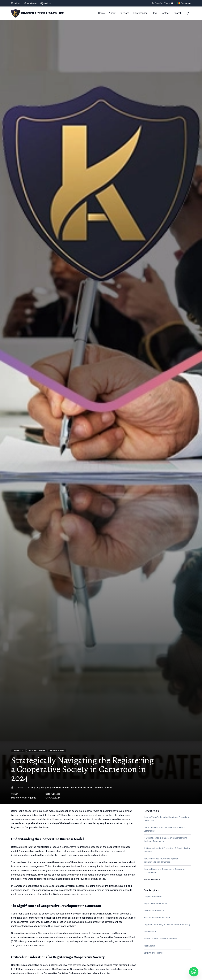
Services (124, 13)
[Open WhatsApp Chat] (193, 971)
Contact (165, 13)
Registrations (57, 750)
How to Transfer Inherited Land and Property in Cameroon (166, 819)
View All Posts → (152, 879)
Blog (154, 13)
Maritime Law (150, 932)
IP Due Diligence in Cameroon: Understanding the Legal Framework (165, 839)
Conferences (140, 13)
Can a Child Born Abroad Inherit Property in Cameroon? (164, 829)
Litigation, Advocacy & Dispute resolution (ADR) (167, 924)
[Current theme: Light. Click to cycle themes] (187, 13)
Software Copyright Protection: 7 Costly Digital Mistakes (167, 850)
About (112, 13)
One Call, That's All (164, 3)
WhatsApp (32, 3)
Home (101, 13)
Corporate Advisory (153, 896)
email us (47, 3)
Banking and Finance (154, 953)
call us (17, 3)
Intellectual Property (154, 910)
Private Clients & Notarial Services (160, 939)
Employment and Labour (155, 903)
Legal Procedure (36, 750)
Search (177, 13)
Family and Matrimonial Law (157, 917)
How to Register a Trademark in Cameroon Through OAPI (164, 871)
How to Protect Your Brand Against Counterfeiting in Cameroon (161, 860)
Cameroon (18, 750)
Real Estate (149, 946)
